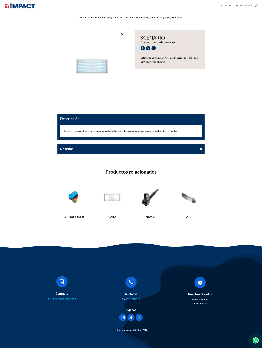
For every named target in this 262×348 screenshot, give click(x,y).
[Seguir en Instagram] (148, 48)
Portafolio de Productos (240, 5)
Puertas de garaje (160, 17)
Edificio (145, 17)
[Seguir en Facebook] (143, 48)
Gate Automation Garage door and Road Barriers (112, 17)
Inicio (223, 5)
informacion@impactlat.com (62, 298)
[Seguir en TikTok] (153, 48)
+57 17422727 (133, 299)
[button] (122, 34)
